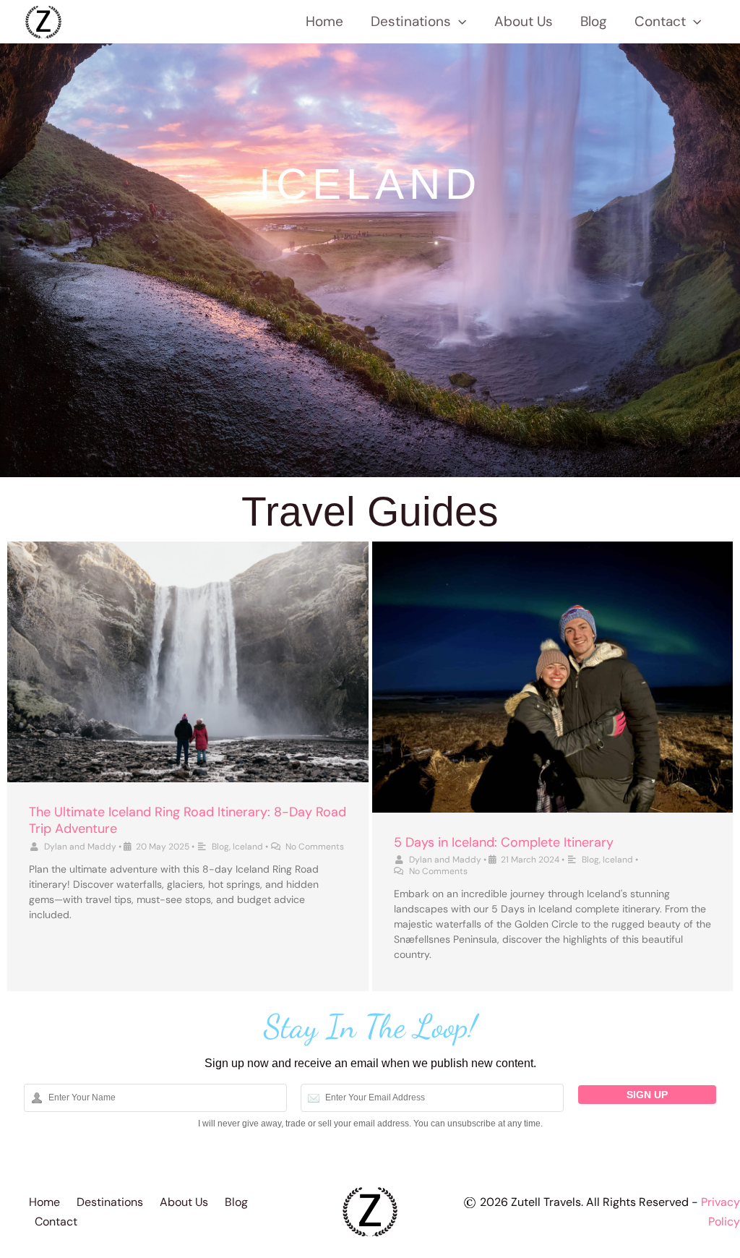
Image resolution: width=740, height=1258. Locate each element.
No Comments (314, 846)
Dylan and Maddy (80, 846)
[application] (458, 21)
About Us (523, 21)
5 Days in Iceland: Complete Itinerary (504, 842)
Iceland (248, 846)
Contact (660, 21)
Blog (593, 21)
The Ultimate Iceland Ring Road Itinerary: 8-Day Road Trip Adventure (187, 820)
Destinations (411, 21)
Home (324, 21)
